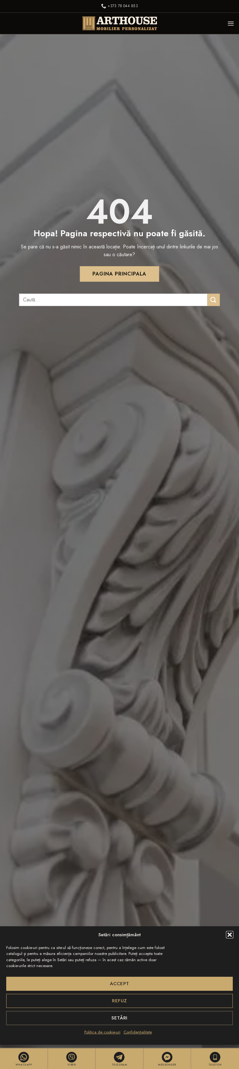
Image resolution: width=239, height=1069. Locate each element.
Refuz (119, 1000)
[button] (230, 935)
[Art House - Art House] (119, 23)
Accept (119, 983)
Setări (119, 1017)
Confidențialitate (138, 1032)
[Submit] (213, 300)
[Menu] (230, 23)
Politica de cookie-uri (102, 1032)
